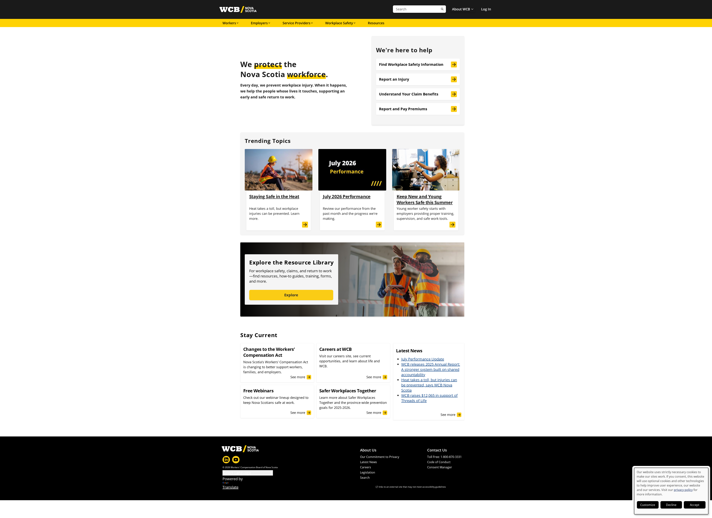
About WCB (461, 9)
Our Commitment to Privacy (379, 457)
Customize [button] (647, 505)
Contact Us (437, 450)
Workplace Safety (339, 23)
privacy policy (683, 490)
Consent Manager (439, 467)
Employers (259, 23)
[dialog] (671, 491)
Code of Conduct (439, 462)
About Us (368, 450)
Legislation (367, 472)
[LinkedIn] (226, 459)
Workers (229, 23)
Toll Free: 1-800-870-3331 (444, 457)
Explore (291, 294)
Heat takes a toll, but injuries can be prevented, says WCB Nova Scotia (429, 385)
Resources (376, 23)
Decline (671, 505)
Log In (486, 9)
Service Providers (296, 23)
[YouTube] (236, 459)
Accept (694, 505)
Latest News (368, 462)
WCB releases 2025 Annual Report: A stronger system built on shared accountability (430, 369)
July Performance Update (422, 359)
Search (365, 477)
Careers (365, 467)
